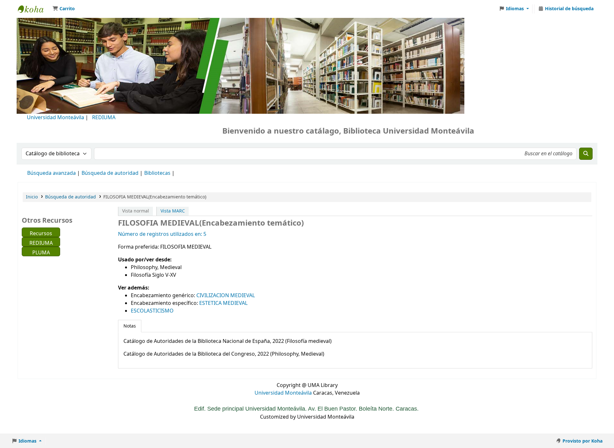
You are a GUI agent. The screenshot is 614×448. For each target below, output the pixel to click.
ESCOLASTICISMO (152, 311)
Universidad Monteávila (55, 117)
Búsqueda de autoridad (110, 173)
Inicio (32, 197)
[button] (63, 9)
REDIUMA (103, 117)
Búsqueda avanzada (51, 173)
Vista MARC (173, 211)
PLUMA (41, 252)
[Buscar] (586, 154)
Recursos (41, 233)
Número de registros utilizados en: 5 (162, 234)
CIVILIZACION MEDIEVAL (225, 295)
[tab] (129, 326)
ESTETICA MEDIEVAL (223, 303)
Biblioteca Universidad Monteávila (34, 9)
